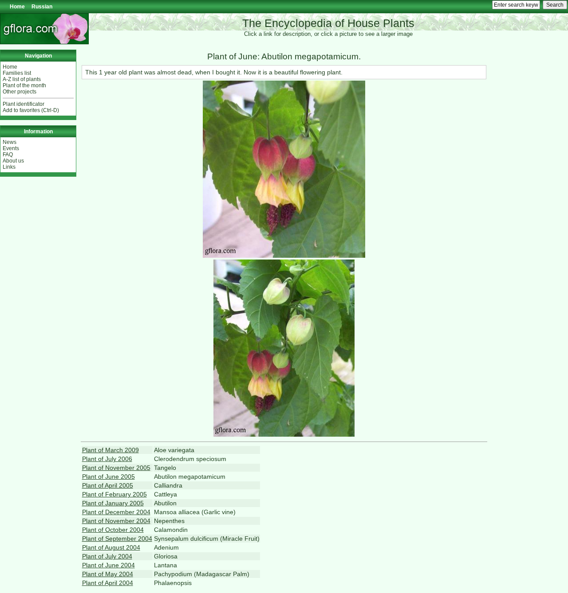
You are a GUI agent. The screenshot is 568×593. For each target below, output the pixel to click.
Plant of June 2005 (108, 476)
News (9, 142)
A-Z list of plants (22, 79)
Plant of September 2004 (117, 538)
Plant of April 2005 (107, 485)
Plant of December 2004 (116, 511)
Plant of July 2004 (107, 556)
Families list (17, 73)
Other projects (19, 92)
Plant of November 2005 (116, 467)
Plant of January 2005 (113, 503)
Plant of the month (24, 85)
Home (17, 7)
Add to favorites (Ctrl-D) (31, 110)
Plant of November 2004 (116, 520)
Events (11, 148)
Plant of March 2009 (110, 449)
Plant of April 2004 (107, 582)
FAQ (8, 154)
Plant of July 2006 (107, 458)
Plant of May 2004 (107, 573)
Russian (42, 7)
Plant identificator (23, 104)
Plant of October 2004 (113, 529)
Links (9, 167)
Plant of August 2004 (111, 547)
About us (13, 161)
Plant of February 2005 (114, 494)
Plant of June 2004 (108, 565)
